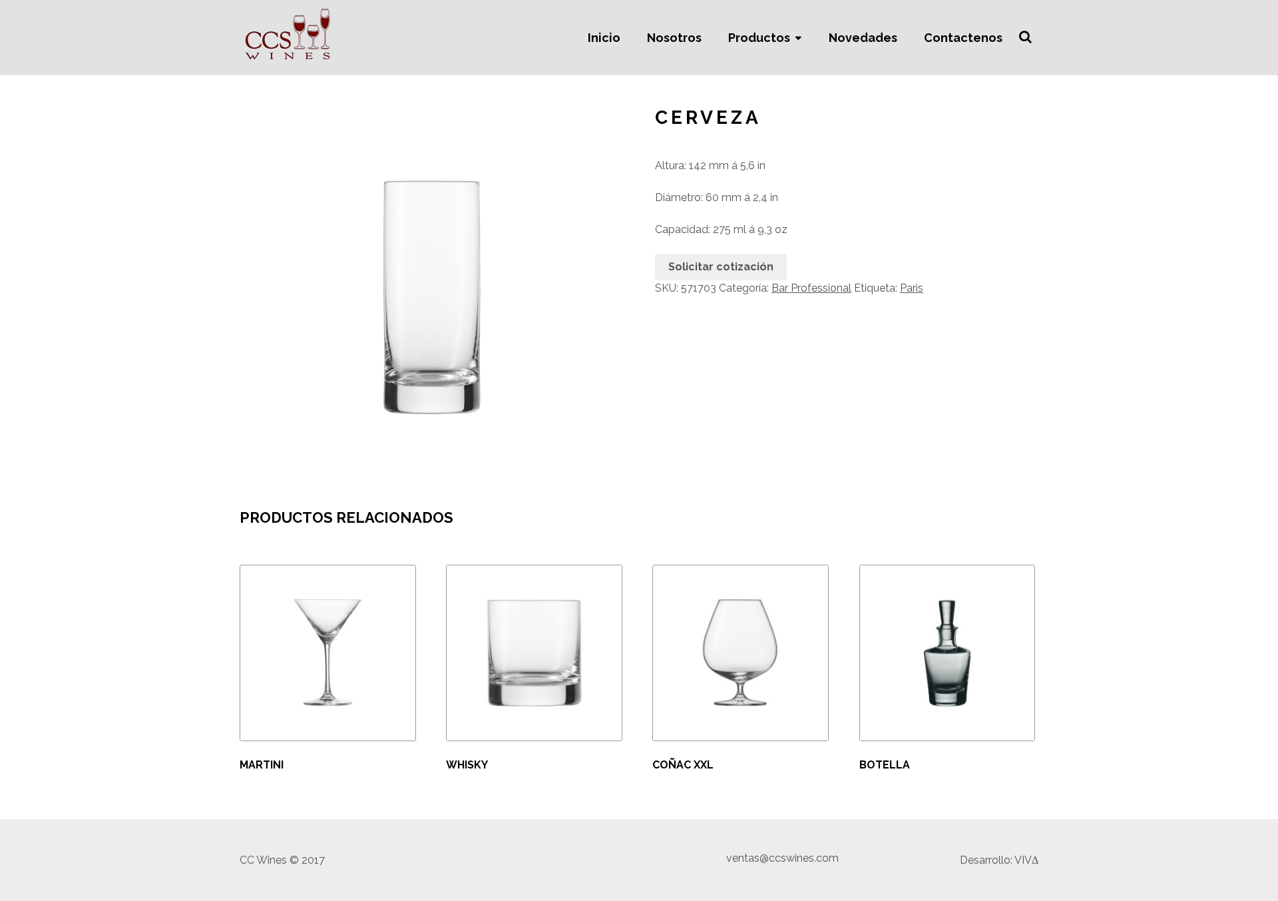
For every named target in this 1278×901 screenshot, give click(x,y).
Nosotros (674, 38)
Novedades (863, 38)
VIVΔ (1026, 860)
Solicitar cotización (720, 266)
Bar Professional (811, 288)
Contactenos (963, 38)
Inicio (604, 38)
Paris (911, 288)
